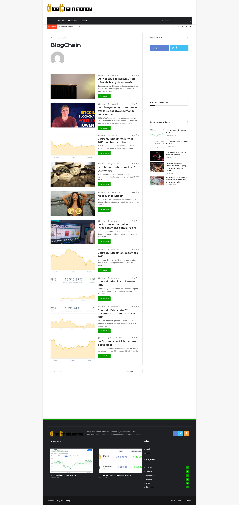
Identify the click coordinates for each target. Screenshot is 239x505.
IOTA (148, 483)
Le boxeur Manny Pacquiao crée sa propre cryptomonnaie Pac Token (177, 167)
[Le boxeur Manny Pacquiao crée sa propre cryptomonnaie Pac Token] (157, 167)
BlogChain (102, 75)
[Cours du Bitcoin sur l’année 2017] (73, 289)
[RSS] (183, 27)
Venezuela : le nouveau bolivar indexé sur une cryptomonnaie (176, 179)
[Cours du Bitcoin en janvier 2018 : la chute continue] (73, 146)
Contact (147, 453)
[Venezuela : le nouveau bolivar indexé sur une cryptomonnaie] (157, 180)
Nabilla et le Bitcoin (110, 195)
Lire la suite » (104, 96)
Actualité (61, 21)
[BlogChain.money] (70, 8)
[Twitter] (187, 27)
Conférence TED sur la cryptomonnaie (176, 153)
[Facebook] (190, 27)
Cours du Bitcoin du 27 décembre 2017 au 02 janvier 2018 (116, 314)
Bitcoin (149, 479)
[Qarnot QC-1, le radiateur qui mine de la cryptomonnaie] (73, 86)
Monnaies (72, 21)
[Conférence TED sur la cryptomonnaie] (157, 156)
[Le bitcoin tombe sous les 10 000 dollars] (73, 174)
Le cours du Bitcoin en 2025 (69, 27)
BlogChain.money (63, 501)
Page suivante (131, 371)
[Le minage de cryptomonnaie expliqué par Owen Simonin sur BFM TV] (73, 115)
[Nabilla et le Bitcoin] (73, 203)
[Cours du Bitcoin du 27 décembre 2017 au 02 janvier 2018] (73, 317)
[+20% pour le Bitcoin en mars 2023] (157, 145)
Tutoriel (84, 21)
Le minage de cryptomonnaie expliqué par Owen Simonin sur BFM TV (117, 111)
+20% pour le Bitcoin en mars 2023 (115, 475)
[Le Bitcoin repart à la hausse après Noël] (73, 349)
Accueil (51, 21)
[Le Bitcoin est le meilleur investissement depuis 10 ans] (73, 232)
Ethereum (150, 487)
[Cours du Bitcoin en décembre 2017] (73, 260)
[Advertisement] (147, 8)
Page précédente (59, 371)
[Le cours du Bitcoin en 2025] (157, 133)
